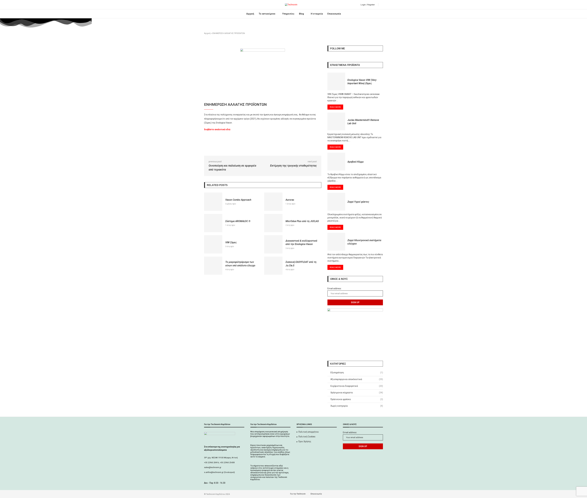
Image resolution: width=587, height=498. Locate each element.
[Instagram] (212, 4)
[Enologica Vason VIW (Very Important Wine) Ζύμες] (336, 81)
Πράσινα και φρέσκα (356, 399)
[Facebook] (205, 4)
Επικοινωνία (334, 13)
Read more (335, 107)
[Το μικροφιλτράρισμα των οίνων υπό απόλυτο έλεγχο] (213, 266)
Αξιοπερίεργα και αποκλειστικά (356, 379)
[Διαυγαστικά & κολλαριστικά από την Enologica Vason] (273, 244)
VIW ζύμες (231, 242)
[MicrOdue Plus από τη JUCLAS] (273, 223)
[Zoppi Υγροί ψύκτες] (336, 202)
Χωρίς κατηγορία (356, 406)
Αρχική (250, 13)
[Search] (381, 4)
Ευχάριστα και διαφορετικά (356, 386)
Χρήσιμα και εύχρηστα (356, 392)
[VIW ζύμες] (213, 244)
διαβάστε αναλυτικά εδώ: (217, 129)
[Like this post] (221, 149)
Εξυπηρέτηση (356, 372)
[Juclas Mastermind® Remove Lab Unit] (336, 121)
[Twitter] (209, 4)
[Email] (219, 4)
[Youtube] (216, 4)
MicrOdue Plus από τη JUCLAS (302, 221)
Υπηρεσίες (288, 13)
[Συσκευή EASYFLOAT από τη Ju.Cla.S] (273, 266)
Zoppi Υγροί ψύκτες (358, 201)
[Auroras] (273, 202)
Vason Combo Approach (238, 199)
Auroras (290, 199)
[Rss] (223, 4)
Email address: (334, 288)
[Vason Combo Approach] (213, 202)
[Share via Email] (248, 149)
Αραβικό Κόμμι (355, 161)
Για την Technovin (298, 494)
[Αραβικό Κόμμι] (336, 161)
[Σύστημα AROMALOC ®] (213, 223)
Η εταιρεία (317, 13)
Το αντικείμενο (267, 13)
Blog (301, 13)
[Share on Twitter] (235, 149)
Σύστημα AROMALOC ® (237, 221)
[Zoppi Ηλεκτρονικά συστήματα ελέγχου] (336, 242)
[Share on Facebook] (228, 149)
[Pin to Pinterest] (241, 149)
